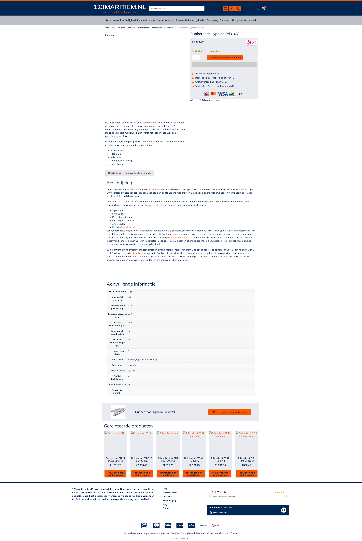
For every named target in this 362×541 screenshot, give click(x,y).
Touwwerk (225, 20)
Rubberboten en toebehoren (149, 27)
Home (106, 27)
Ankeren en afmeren (173, 20)
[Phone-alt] (238, 8)
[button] (229, 412)
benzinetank (128, 227)
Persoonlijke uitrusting (149, 20)
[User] (232, 8)
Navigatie (237, 20)
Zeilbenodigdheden (195, 20)
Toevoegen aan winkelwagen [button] (115, 473)
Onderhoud (250, 20)
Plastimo (151, 122)
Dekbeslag (212, 20)
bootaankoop (136, 253)
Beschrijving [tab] (114, 172)
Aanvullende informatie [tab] (139, 172)
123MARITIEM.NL (119, 7)
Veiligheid (130, 20)
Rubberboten (170, 27)
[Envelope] (225, 8)
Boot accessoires (115, 20)
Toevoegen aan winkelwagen (225, 57)
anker (176, 234)
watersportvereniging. (178, 237)
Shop (113, 27)
